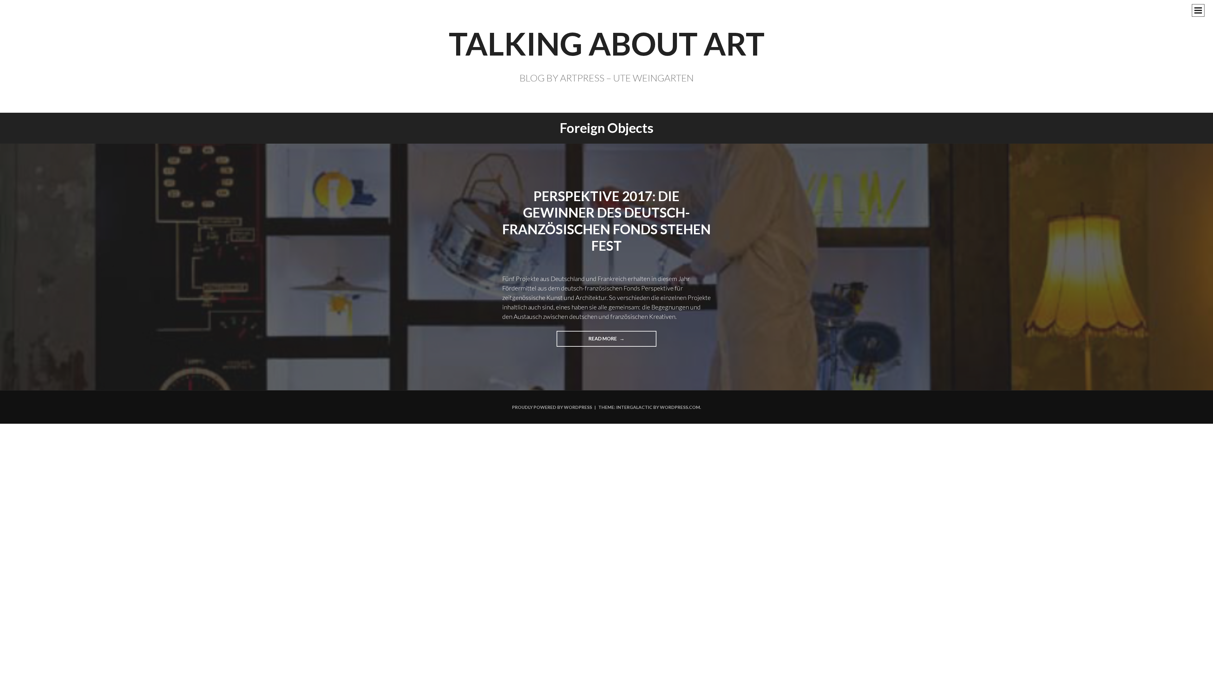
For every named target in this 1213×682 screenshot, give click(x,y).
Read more (605, 341)
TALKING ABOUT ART (606, 43)
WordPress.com (680, 407)
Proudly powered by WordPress (552, 407)
